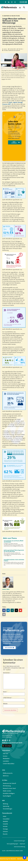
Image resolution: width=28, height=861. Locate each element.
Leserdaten (6, 761)
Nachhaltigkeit (7, 796)
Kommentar (6, 672)
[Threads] (9, 740)
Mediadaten (6, 758)
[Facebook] (3, 740)
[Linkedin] (5, 740)
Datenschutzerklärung (19, 846)
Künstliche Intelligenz (9, 793)
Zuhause (5, 831)
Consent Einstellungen (19, 841)
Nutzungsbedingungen (12, 844)
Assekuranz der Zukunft (9, 783)
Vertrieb (5, 826)
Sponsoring (6, 806)
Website (5, 703)
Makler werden (7, 791)
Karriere (5, 756)
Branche (5, 834)
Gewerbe (5, 824)
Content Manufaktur (8, 763)
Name (5, 691)
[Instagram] (7, 740)
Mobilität (5, 821)
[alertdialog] (14, 859)
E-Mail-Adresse (7, 697)
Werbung (5, 804)
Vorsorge (5, 829)
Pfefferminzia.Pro (7, 773)
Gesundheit (6, 819)
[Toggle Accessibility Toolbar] (25, 858)
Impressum (22, 844)
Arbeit (4, 816)
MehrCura (6, 776)
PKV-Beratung (7, 786)
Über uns (5, 753)
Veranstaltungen (7, 809)
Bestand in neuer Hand (9, 788)
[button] (20, 7)
